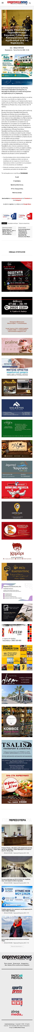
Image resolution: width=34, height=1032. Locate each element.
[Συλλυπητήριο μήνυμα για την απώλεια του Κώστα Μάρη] (17, 926)
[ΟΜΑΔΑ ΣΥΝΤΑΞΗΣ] (17, 245)
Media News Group (20, 1027)
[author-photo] (3, 853)
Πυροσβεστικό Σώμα (13, 223)
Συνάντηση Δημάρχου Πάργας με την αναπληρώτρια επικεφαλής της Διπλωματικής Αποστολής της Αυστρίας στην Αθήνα (24, 233)
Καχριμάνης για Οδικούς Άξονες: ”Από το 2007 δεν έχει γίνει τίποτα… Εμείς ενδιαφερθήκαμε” (9, 232)
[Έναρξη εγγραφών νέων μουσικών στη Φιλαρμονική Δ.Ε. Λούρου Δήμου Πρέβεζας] (17, 896)
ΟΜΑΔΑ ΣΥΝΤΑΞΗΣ (18, 48)
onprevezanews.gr (9, 1024)
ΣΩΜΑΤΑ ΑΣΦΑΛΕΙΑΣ (17, 26)
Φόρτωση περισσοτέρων (16, 946)
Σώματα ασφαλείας (24, 223)
